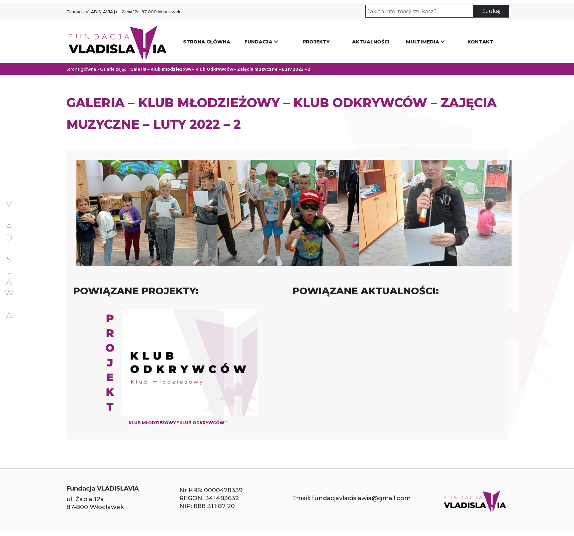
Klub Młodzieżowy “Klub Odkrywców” (178, 422)
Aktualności (371, 42)
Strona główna (206, 42)
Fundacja (258, 42)
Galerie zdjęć (113, 69)
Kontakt (480, 42)
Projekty (316, 42)
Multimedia (422, 42)
